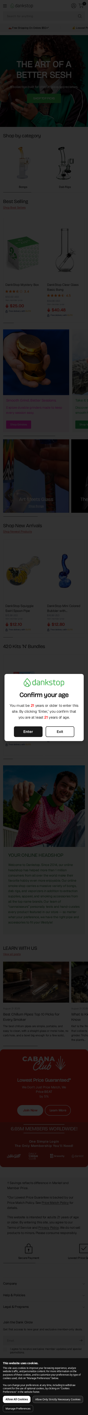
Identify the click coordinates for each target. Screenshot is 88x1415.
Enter (28, 731)
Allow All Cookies (17, 1399)
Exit (60, 731)
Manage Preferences (18, 1408)
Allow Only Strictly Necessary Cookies (57, 1399)
